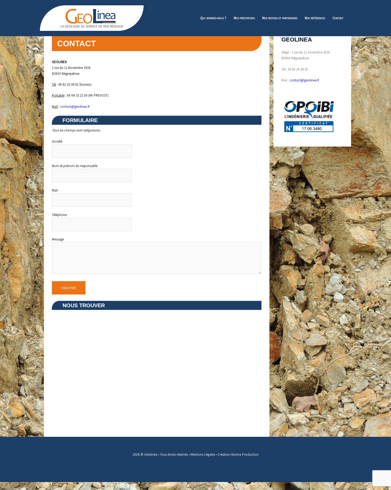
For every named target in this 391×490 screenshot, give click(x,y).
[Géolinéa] (92, 17)
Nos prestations (244, 17)
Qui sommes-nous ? (213, 17)
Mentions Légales (202, 454)
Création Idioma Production (238, 454)
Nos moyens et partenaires (279, 17)
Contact (337, 17)
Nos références (315, 17)
